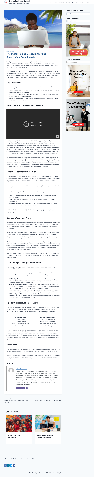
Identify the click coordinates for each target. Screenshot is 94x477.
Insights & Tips (10, 51)
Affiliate (34, 459)
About (81, 2)
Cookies (7, 459)
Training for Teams (73, 2)
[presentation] (19, 423)
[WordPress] (8, 465)
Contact (87, 2)
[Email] (27, 388)
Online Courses (62, 2)
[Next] (58, 429)
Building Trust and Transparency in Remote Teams (48, 399)
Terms (22, 459)
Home (51, 2)
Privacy (17, 459)
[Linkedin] (5, 465)
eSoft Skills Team (21, 369)
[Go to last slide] (8, 429)
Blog (56, 2)
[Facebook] (14, 465)
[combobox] (78, 62)
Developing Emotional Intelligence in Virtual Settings (16, 400)
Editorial (28, 459)
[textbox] (78, 62)
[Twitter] (11, 465)
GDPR (12, 459)
